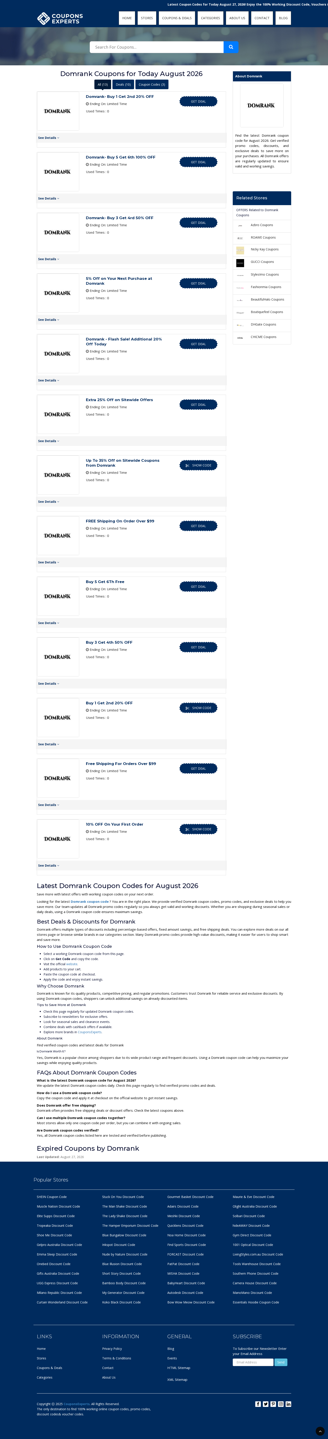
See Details (47, 138)
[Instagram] (281, 1404)
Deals (123, 84)
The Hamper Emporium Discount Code (130, 1225)
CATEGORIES (210, 18)
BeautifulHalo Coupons (267, 299)
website (71, 964)
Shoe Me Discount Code (54, 1235)
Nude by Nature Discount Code (124, 1254)
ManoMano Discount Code (252, 1293)
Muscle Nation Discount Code (58, 1206)
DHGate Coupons (263, 324)
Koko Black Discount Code (121, 1302)
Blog (170, 1348)
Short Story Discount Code (121, 1273)
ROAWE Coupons (263, 237)
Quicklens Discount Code (185, 1225)
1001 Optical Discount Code (253, 1245)
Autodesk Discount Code (185, 1293)
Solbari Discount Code (249, 1216)
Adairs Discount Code (183, 1206)
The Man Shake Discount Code (124, 1206)
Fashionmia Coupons (266, 287)
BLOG (283, 18)
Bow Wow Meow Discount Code (191, 1302)
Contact (108, 1368)
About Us (109, 1377)
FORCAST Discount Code (185, 1254)
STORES (147, 18)
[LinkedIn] (288, 1404)
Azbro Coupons (262, 225)
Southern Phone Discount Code (255, 1273)
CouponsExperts (90, 1032)
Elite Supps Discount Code (56, 1216)
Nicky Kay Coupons (265, 249)
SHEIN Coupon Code (52, 1197)
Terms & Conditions (116, 1358)
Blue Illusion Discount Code (122, 1264)
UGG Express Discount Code (57, 1283)
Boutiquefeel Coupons (267, 312)
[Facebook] (258, 1404)
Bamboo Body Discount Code (124, 1283)
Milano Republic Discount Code (59, 1293)
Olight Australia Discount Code (255, 1206)
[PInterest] (273, 1404)
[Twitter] (265, 1404)
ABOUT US (237, 18)
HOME (127, 18)
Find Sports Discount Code (186, 1245)
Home (41, 1348)
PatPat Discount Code (183, 1264)
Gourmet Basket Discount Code (190, 1197)
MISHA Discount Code (183, 1273)
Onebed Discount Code (54, 1264)
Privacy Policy (112, 1348)
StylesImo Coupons (265, 274)
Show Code (201, 465)
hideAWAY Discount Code (251, 1225)
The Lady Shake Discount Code (124, 1216)
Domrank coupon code (90, 901)
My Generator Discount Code (123, 1293)
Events (172, 1358)
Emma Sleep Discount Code (57, 1254)
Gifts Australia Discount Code (58, 1273)
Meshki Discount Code (183, 1216)
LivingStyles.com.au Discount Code (258, 1254)
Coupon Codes (152, 84)
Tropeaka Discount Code (55, 1225)
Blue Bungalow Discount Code (124, 1235)
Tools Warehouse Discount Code (257, 1264)
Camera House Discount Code (255, 1283)
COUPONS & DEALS (177, 18)
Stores (41, 1358)
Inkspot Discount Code (118, 1245)
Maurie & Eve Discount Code (253, 1197)
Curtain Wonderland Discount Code (62, 1302)
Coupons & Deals (49, 1368)
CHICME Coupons (263, 337)
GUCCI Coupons (262, 262)
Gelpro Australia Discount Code (59, 1245)
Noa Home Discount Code (186, 1235)
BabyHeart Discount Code (186, 1283)
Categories (44, 1377)
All (103, 84)
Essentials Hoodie (245, 1302)
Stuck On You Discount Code (123, 1197)
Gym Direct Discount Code (252, 1235)
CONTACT (262, 18)
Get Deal (198, 101)
